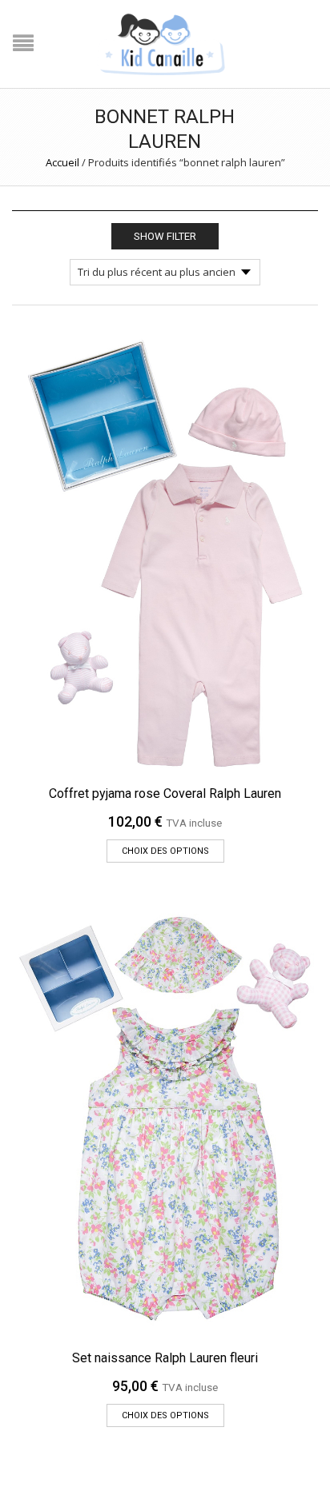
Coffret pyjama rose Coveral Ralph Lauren (165, 793)
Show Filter (165, 236)
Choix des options (165, 851)
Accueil (62, 162)
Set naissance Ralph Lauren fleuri (165, 1357)
